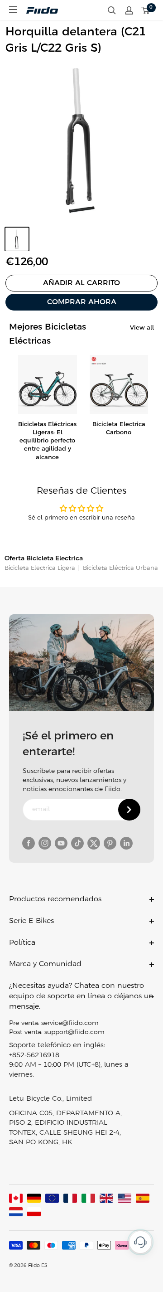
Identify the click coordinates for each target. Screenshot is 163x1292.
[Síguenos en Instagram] (44, 843)
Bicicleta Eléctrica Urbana (119, 568)
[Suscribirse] (129, 810)
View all (142, 328)
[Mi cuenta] (129, 10)
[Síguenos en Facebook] (28, 843)
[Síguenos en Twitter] (93, 843)
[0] (145, 10)
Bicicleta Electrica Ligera (40, 568)
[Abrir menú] (13, 9)
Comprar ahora (81, 302)
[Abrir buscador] (112, 10)
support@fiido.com (74, 1032)
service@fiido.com (70, 1023)
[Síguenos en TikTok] (77, 843)
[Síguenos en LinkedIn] (126, 843)
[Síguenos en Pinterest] (110, 843)
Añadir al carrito (81, 283)
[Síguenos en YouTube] (61, 843)
